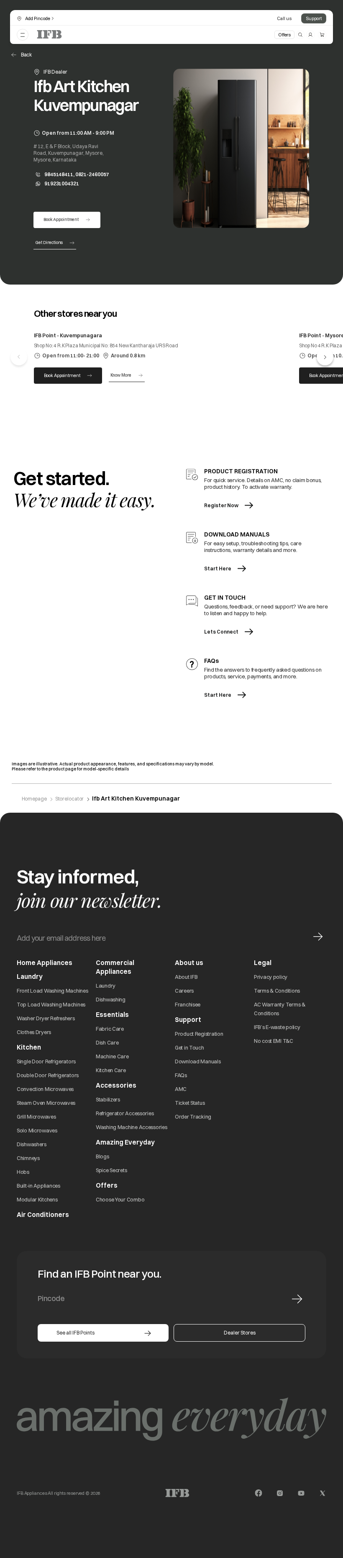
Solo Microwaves (37, 1130)
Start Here (217, 568)
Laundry (105, 985)
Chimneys (28, 1158)
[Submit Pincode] (297, 1299)
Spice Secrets (111, 1170)
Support (314, 18)
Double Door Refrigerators (48, 1075)
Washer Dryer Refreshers (46, 1018)
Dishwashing (110, 999)
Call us (284, 18)
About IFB (186, 976)
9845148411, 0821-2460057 (76, 174)
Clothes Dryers (34, 1032)
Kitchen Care (111, 1070)
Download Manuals (198, 1061)
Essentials (112, 1015)
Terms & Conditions (277, 990)
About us (189, 963)
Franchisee (187, 1004)
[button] (325, 357)
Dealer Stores (240, 1333)
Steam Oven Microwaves (46, 1102)
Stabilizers (108, 1099)
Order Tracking (193, 1116)
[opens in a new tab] (258, 1493)
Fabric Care (110, 1028)
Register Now (221, 505)
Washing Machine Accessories (131, 1127)
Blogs (102, 1156)
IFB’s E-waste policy (277, 1027)
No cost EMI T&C (273, 1040)
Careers (184, 990)
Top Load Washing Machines (51, 1004)
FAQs (181, 1075)
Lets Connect (221, 632)
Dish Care (107, 1042)
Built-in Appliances (38, 1185)
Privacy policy (270, 976)
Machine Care (112, 1056)
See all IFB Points (75, 1333)
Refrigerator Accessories (125, 1113)
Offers (284, 35)
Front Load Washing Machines (52, 990)
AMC (181, 1089)
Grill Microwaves (36, 1116)
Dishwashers (31, 1144)
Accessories (116, 1085)
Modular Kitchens (37, 1199)
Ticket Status (190, 1102)
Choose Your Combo (120, 1199)
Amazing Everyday (125, 1142)
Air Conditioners (43, 1215)
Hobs (23, 1171)
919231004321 (61, 183)
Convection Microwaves (45, 1089)
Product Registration (199, 1033)
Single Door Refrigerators (46, 1061)
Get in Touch (189, 1047)
